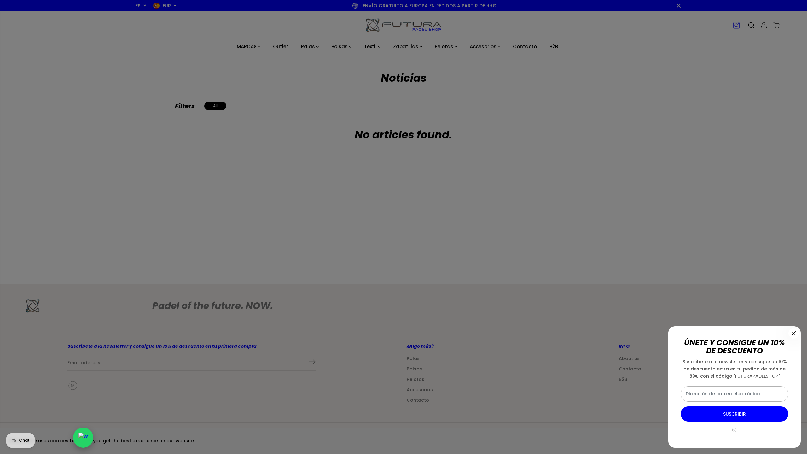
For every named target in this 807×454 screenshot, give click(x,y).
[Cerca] (794, 333)
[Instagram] (734, 430)
